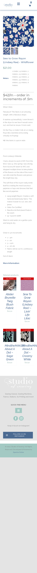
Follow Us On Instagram (19, 435)
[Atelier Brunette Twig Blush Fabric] (9, 279)
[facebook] (15, 418)
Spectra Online (18, 452)
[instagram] (21, 418)
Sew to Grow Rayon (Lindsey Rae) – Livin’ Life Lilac (27, 306)
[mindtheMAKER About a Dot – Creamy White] (27, 330)
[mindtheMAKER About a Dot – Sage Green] (9, 330)
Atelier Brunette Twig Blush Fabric (10, 301)
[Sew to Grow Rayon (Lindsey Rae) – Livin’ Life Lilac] (27, 279)
